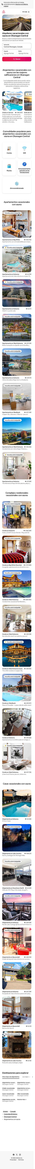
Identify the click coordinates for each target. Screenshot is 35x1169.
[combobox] (17, 47)
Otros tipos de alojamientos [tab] (10, 1077)
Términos (21, 1160)
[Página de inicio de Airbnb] (3, 12)
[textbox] (9, 53)
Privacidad (13, 1160)
